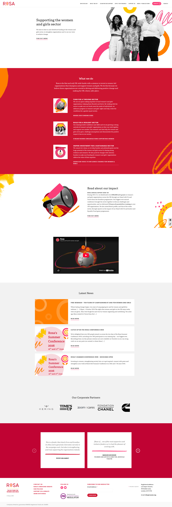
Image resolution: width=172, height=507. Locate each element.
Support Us (132, 3)
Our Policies (38, 489)
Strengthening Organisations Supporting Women (93, 139)
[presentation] (34, 450)
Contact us (38, 484)
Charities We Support (106, 3)
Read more (75, 318)
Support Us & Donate (41, 491)
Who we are (83, 3)
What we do (93, 3)
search (165, 3)
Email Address (92, 487)
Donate (156, 3)
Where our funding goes (83, 115)
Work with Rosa (40, 494)
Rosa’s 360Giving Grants (43, 487)
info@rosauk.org (150, 495)
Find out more (42, 38)
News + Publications (143, 3)
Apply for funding (120, 3)
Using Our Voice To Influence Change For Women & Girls (94, 162)
